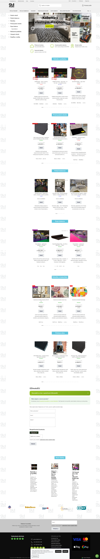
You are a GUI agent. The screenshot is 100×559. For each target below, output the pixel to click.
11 (68, 325)
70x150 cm (81, 322)
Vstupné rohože (14, 34)
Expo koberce (14, 26)
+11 (63, 266)
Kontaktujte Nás (54, 538)
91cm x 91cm (39, 158)
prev (31, 87)
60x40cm (41, 104)
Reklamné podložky (15, 31)
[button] (32, 27)
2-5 (57, 266)
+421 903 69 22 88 (37, 542)
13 (73, 325)
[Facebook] (31, 548)
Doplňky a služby (15, 37)
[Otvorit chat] (97, 556)
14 (75, 325)
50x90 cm (75, 322)
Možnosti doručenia (55, 541)
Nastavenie (35, 556)
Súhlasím (65, 551)
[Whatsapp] (40, 548)
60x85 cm (60, 322)
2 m (38, 266)
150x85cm (81, 159)
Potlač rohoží (14, 15)
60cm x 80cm (39, 377)
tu (43, 553)
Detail (41, 93)
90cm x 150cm (59, 377)
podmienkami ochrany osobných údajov (69, 525)
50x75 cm (41, 322)
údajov (53, 439)
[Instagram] (37, 548)
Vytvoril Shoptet (86, 557)
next (89, 87)
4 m (43, 266)
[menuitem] (13, 11)
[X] (34, 548)
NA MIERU (36, 104)
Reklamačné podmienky (56, 547)
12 (70, 325)
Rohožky (12, 21)
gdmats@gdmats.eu (37, 539)
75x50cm (60, 104)
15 (77, 325)
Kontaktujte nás (13, 1)
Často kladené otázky (55, 540)
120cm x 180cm (76, 377)
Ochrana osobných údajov (56, 545)
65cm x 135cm (57, 158)
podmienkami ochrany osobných (46, 439)
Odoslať (33, 444)
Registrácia (87, 1)
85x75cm (79, 102)
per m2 (44, 158)
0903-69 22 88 (21, 1)
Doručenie (32, 1)
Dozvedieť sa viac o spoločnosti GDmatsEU (45, 393)
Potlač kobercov (14, 18)
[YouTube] (43, 548)
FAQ (27, 1)
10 (66, 325)
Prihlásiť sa (55, 528)
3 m (41, 266)
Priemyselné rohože (15, 23)
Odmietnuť (58, 551)
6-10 (60, 266)
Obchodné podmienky (55, 543)
